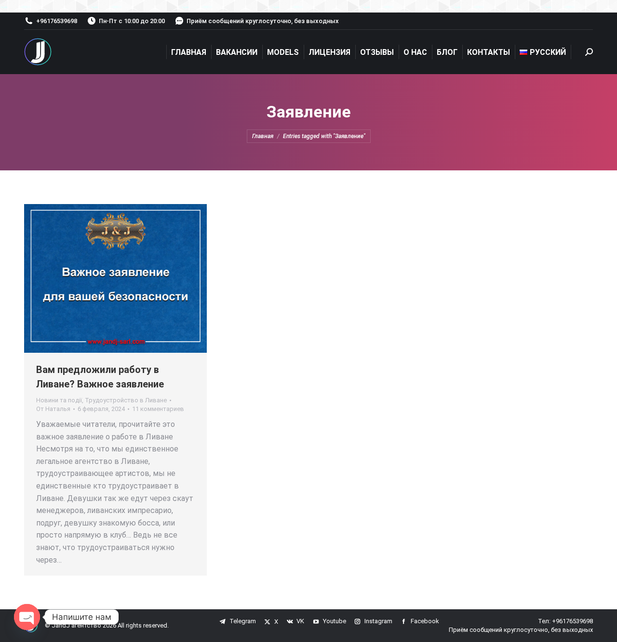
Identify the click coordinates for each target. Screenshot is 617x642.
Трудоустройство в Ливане (126, 400)
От (53, 408)
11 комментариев (158, 408)
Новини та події (59, 400)
